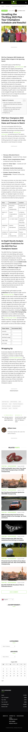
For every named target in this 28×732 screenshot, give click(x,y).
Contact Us (12, 715)
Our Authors (20, 715)
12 (10, 671)
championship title (9, 294)
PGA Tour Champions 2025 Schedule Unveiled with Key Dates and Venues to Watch (12, 104)
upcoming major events (10, 317)
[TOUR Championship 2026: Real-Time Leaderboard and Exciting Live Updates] (14, 527)
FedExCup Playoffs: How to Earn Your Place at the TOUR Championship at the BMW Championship (13, 470)
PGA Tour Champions (18, 404)
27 (14, 675)
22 (21, 673)
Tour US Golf (4, 702)
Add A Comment (14, 592)
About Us (5, 715)
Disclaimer (12, 721)
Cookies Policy (13, 719)
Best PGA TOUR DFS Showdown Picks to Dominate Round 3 (12, 585)
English (6, 599)
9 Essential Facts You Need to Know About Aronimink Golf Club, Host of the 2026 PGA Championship (13, 562)
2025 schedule (13, 401)
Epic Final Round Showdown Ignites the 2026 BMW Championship (12, 493)
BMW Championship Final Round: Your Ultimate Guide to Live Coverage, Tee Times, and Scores (13, 516)
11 (6, 671)
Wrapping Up (6, 112)
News (2, 695)
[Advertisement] (14, 623)
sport (10, 408)
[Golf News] (14, 2)
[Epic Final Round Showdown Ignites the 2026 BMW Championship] (14, 481)
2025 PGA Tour (5, 401)
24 (3, 675)
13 (14, 671)
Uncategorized (4, 704)
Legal (10, 718)
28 (17, 675)
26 (10, 675)
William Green (22, 10)
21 (17, 673)
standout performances (15, 357)
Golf (20, 401)
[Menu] (2, 2)
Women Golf (4, 706)
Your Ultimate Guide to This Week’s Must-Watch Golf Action (7, 419)
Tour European (5, 697)
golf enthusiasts (19, 67)
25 (6, 675)
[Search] (26, 2)
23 (24, 673)
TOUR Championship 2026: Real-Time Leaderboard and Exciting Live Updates (12, 539)
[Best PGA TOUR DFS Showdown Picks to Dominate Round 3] (14, 574)
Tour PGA (4, 10)
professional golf (16, 406)
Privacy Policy (13, 723)
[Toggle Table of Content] (23, 100)
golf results (4, 404)
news (10, 404)
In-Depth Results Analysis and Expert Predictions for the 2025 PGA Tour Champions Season (12, 109)
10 (3, 671)
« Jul (2, 680)
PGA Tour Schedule (6, 406)
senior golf (4, 408)
